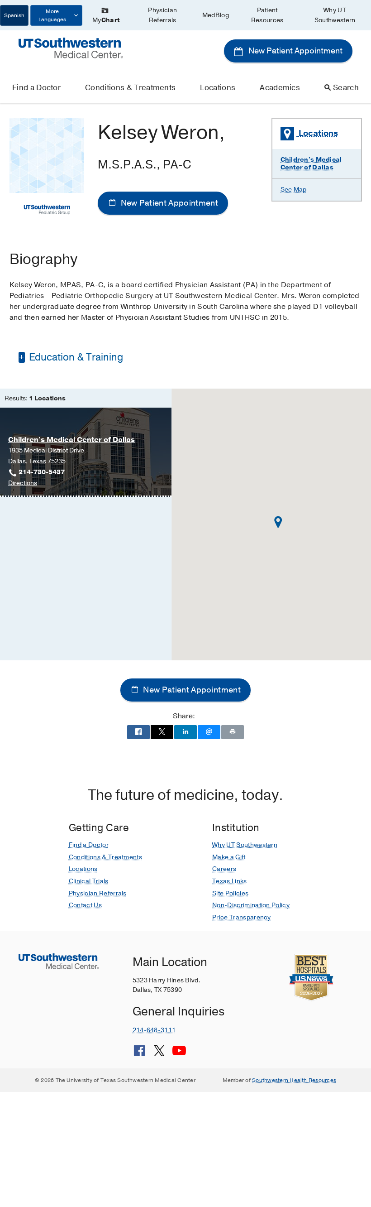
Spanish (14, 15)
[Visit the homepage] (71, 48)
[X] (159, 1054)
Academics (280, 87)
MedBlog (215, 15)
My (105, 20)
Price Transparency (241, 917)
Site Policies (230, 893)
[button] (278, 522)
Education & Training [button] (75, 357)
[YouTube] (179, 1054)
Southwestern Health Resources (294, 1080)
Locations (217, 87)
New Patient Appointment (294, 50)
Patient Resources (267, 15)
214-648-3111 (154, 1030)
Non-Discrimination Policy (251, 905)
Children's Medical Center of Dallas (311, 163)
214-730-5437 (42, 472)
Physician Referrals (162, 15)
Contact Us (85, 905)
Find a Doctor (36, 87)
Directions (22, 483)
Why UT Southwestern (335, 15)
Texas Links (229, 881)
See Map (294, 189)
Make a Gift (229, 857)
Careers (224, 869)
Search (346, 87)
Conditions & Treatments (130, 87)
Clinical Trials (89, 881)
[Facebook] (139, 1054)
